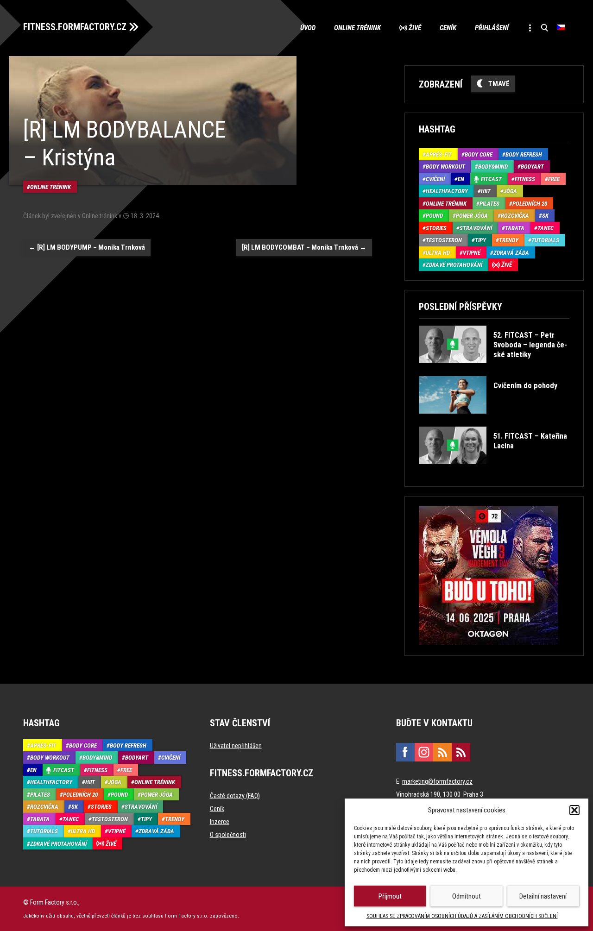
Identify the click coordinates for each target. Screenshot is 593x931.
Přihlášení (492, 28)
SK (545, 215)
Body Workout (445, 166)
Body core (478, 154)
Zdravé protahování (454, 264)
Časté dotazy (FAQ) (235, 795)
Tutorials (545, 240)
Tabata (514, 228)
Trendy (508, 240)
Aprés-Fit (439, 154)
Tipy (480, 240)
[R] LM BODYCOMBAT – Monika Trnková (304, 247)
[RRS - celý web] (442, 752)
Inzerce (219, 821)
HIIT (486, 191)
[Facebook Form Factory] (405, 752)
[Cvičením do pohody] (488, 420)
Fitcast (491, 179)
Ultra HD (438, 252)
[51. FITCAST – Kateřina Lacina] (493, 470)
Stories (436, 228)
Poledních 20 (529, 203)
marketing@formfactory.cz (437, 781)
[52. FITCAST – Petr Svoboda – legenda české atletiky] (493, 369)
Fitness (525, 179)
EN (461, 179)
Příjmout (390, 896)
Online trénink (357, 28)
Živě (415, 28)
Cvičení (435, 179)
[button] (574, 810)
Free (554, 179)
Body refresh (523, 154)
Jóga (510, 191)
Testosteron (444, 240)
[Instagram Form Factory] (424, 752)
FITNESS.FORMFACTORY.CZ (74, 26)
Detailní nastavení (543, 896)
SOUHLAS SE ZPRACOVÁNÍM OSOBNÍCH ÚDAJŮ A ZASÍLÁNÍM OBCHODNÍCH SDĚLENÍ (462, 916)
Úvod (307, 28)
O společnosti (228, 834)
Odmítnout (466, 896)
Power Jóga (472, 215)
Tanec (545, 228)
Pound (434, 215)
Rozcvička (515, 215)
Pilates (489, 203)
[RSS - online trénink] (461, 752)
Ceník (448, 28)
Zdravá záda (511, 252)
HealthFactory (447, 191)
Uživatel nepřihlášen (236, 745)
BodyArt (532, 166)
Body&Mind (493, 166)
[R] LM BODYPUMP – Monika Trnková (87, 247)
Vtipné (471, 252)
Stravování (476, 228)
